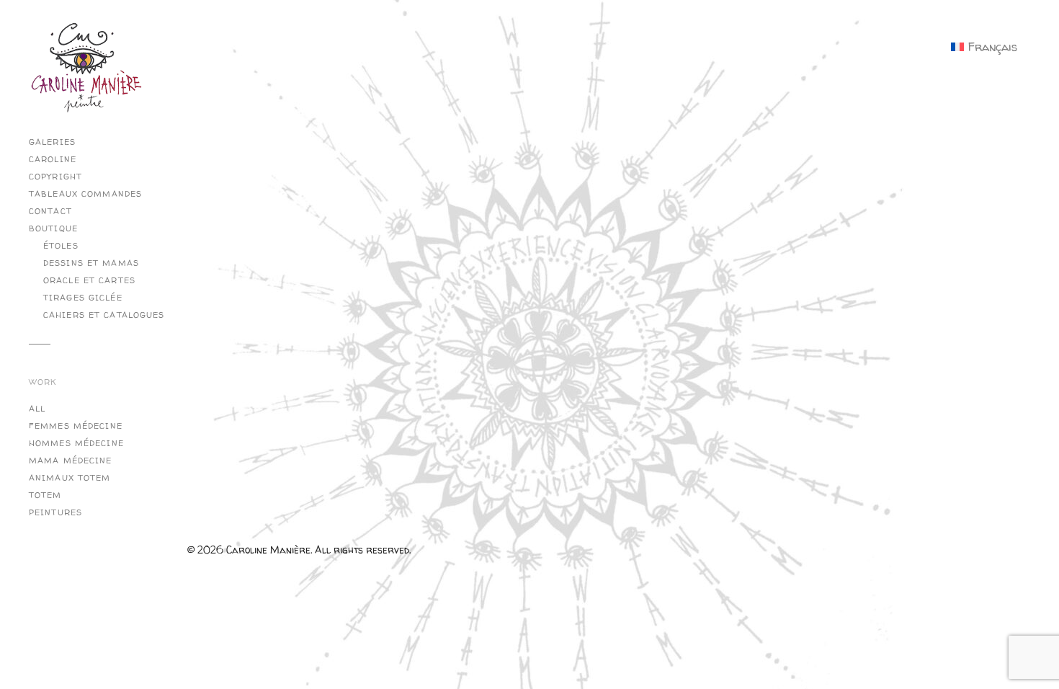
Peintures (55, 512)
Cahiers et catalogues (104, 315)
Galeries (52, 142)
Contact (50, 211)
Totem (45, 495)
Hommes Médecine (76, 443)
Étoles (61, 246)
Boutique (53, 228)
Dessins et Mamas (91, 263)
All (37, 408)
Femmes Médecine (75, 426)
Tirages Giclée (82, 297)
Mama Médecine (70, 460)
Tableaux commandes (85, 194)
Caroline (52, 159)
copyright (55, 176)
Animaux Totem (70, 478)
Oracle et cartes (89, 280)
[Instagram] (201, 83)
